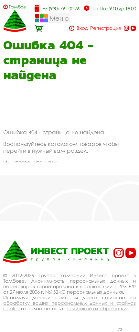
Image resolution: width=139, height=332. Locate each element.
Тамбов (17, 6)
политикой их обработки (96, 308)
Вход (82, 28)
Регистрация (105, 28)
